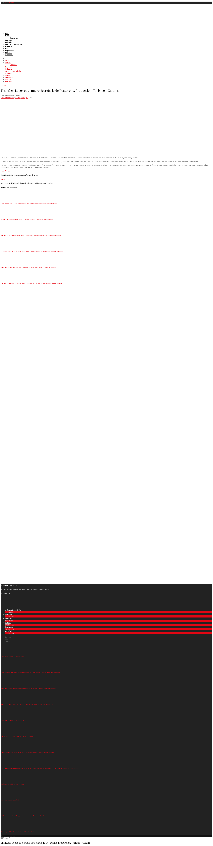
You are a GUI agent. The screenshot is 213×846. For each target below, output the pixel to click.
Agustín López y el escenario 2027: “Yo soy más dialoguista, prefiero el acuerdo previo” (27, 219)
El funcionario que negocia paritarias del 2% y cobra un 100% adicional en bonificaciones (27, 752)
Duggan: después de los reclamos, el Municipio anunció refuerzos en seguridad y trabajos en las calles (32, 251)
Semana (8, 637)
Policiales (8, 618)
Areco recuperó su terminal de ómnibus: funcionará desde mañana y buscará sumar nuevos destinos (30, 672)
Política (3, 85)
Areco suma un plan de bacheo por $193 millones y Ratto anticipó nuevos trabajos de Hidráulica (29, 203)
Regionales (9, 627)
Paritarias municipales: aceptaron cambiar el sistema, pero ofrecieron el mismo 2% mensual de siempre (31, 283)
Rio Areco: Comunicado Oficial (10, 800)
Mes (6, 639)
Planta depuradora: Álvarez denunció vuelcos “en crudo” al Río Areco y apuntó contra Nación (28, 267)
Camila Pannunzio (7, 98)
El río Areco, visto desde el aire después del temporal (17, 736)
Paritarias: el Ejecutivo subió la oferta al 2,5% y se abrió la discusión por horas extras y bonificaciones (31, 235)
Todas (7, 641)
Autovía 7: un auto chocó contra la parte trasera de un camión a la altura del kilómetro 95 (27, 704)
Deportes (8, 614)
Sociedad (8, 631)
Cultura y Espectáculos (13, 610)
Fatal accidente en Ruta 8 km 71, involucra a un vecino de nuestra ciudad (22, 816)
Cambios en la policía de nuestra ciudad (12, 656)
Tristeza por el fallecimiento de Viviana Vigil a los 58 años (18, 832)
